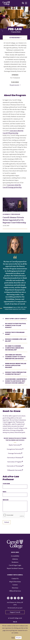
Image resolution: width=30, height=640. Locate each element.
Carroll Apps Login (15, 565)
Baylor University (14, 445)
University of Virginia (14, 462)
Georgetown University (14, 449)
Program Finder (16, 32)
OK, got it (18, 637)
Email (4, 492)
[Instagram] (11, 599)
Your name (6, 483)
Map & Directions (15, 582)
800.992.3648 (11, 608)
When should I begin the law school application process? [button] (15, 365)
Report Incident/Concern (15, 568)
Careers (15, 585)
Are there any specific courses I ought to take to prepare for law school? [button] (15, 356)
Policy (13, 637)
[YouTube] (8, 599)
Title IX (15, 622)
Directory (15, 588)
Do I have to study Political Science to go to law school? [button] (15, 325)
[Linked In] (22, 599)
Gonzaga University (14, 453)
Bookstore (15, 562)
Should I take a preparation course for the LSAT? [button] (15, 373)
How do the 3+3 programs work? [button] (14, 333)
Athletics (15, 559)
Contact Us (15, 579)
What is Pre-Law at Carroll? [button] (16, 319)
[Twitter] (18, 599)
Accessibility (15, 556)
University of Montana (14, 458)
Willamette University (14, 470)
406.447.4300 (18, 608)
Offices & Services (15, 591)
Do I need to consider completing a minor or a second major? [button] (14, 348)
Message (5, 500)
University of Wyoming (14, 466)
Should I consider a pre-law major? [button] (15, 340)
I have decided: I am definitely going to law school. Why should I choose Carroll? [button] (16, 381)
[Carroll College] (6, 3)
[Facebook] (15, 599)
